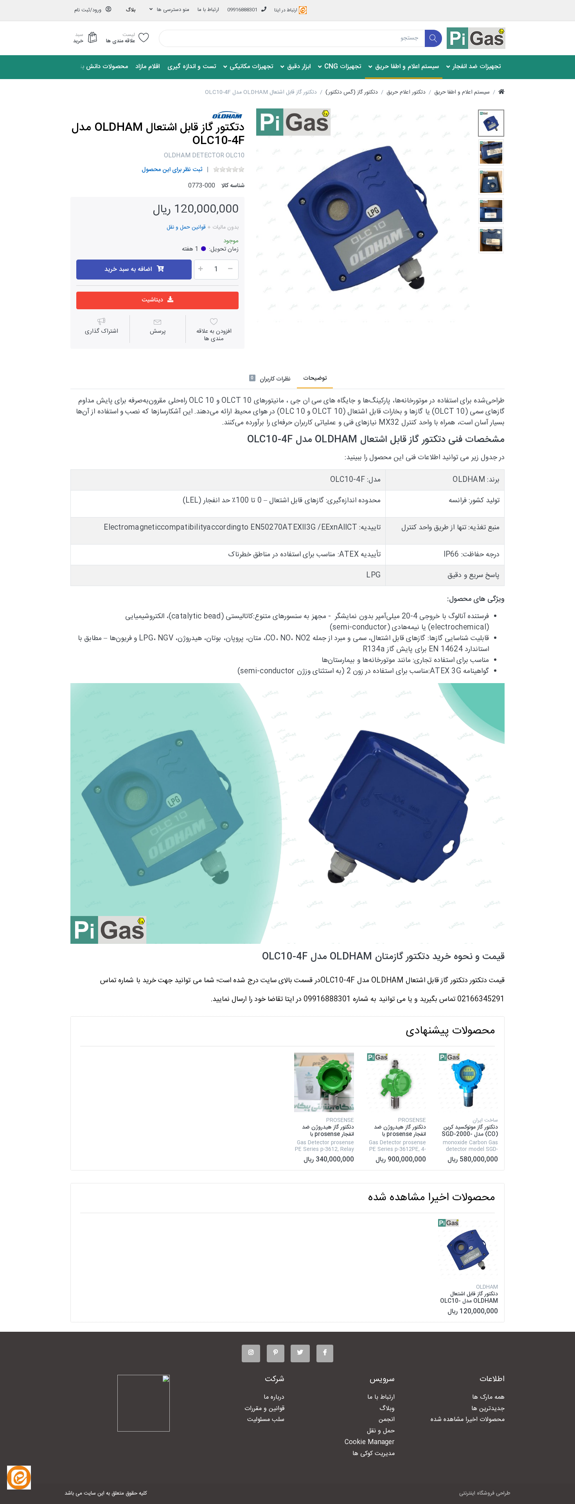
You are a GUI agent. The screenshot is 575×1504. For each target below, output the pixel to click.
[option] (363, 215)
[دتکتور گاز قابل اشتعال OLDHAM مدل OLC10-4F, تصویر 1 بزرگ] (491, 123)
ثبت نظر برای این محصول (172, 170)
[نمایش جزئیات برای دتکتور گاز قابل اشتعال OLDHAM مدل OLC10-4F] (468, 1249)
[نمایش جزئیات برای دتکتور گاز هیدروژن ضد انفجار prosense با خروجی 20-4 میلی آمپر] (396, 1082)
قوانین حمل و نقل (186, 227)
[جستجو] (433, 38)
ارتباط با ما (208, 9)
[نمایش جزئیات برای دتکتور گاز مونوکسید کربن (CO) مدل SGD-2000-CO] (468, 1082)
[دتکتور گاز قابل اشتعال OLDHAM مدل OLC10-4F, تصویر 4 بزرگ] (491, 211)
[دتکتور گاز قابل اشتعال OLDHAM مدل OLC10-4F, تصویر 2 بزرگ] (491, 152)
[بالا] (501, 92)
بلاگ (130, 10)
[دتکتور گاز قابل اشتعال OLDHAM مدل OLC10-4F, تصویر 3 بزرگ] (491, 182)
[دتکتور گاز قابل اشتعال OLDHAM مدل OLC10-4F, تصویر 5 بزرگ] (491, 240)
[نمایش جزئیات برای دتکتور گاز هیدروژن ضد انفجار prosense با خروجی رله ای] (324, 1082)
